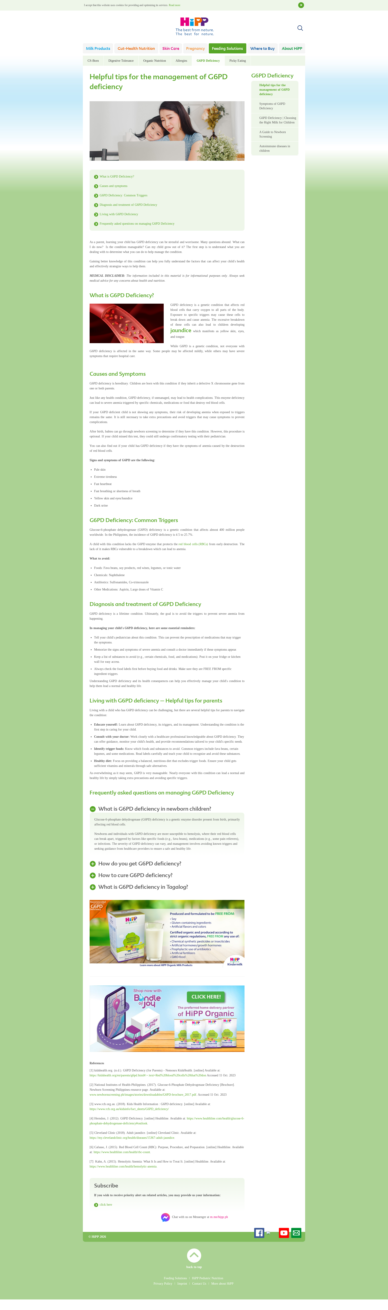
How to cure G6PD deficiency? (135, 875)
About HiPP (292, 49)
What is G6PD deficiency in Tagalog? (143, 887)
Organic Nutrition (154, 60)
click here (106, 1204)
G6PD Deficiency (208, 60)
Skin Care (170, 49)
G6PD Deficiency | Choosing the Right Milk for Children (277, 120)
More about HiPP (222, 1283)
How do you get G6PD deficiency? (139, 864)
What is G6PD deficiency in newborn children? (154, 809)
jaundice (180, 331)
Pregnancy (195, 49)
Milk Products (98, 49)
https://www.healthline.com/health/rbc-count (122, 1152)
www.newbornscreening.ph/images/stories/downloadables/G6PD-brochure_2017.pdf (143, 1094)
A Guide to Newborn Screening (272, 134)
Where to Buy (262, 49)
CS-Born (93, 60)
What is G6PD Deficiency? (117, 176)
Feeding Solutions (227, 49)
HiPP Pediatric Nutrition (207, 1278)
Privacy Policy (163, 1283)
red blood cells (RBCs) (193, 544)
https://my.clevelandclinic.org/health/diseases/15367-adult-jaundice (132, 1137)
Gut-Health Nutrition (136, 49)
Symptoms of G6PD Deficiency (272, 106)
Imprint (182, 1283)
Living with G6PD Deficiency (119, 214)
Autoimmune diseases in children (274, 148)
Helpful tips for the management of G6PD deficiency (274, 89)
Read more (174, 5)
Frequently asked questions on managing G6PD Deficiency (137, 223)
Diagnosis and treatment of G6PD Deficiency (128, 204)
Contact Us (199, 1283)
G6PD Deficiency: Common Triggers (123, 195)
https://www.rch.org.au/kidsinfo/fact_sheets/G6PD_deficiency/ (129, 1109)
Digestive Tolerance (121, 60)
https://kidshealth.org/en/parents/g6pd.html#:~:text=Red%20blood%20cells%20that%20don (148, 1075)
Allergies (181, 60)
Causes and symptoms (113, 186)
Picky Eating (237, 60)
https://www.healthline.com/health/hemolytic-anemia (123, 1166)
